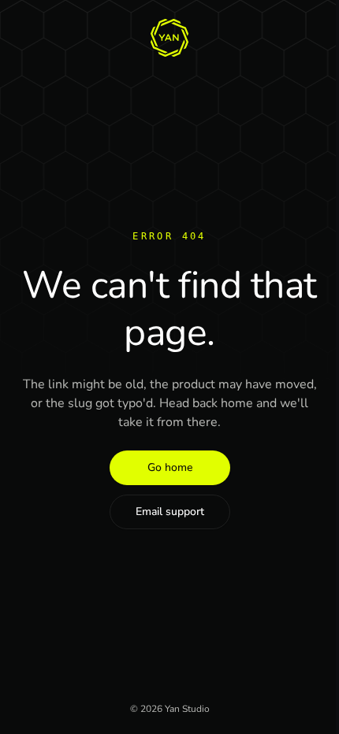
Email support (170, 511)
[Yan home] (169, 38)
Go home (169, 467)
